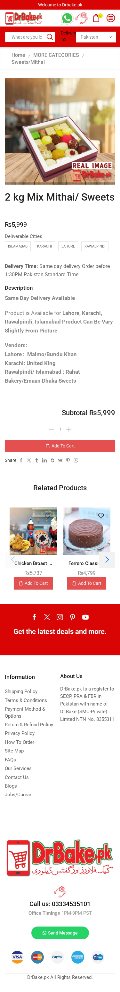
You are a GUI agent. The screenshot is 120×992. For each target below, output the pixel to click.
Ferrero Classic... (86, 563)
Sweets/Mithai (28, 62)
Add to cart (63, 445)
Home (18, 55)
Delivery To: (66, 36)
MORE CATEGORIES (56, 55)
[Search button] (50, 37)
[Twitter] (47, 617)
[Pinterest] (72, 617)
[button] (107, 560)
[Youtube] (85, 617)
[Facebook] (34, 617)
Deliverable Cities (23, 236)
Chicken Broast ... (33, 563)
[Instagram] (60, 617)
